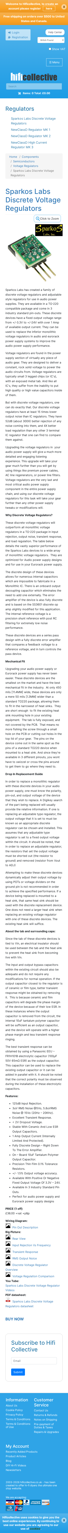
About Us (11, 1405)
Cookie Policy (14, 1410)
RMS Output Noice (24, 1258)
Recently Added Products (21, 1451)
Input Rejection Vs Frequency (31, 1245)
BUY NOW (14, 1319)
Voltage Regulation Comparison (33, 1276)
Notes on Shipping (45, 1419)
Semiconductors (24, 161)
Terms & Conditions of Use (18, 1425)
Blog (8, 1460)
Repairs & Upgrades (46, 1432)
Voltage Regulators (25, 166)
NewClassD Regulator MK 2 (31, 136)
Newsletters (13, 1470)
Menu (54, 62)
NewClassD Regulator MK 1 (30, 129)
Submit (18, 1372)
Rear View (19, 1238)
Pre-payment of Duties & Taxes (44, 1425)
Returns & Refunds (45, 1415)
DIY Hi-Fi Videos (16, 1465)
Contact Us (41, 1410)
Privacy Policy (14, 1414)
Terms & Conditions (18, 1419)
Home (13, 156)
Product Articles (16, 1456)
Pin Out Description (25, 1227)
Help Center (55, 32)
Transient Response (25, 1252)
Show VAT (58, 49)
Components (30, 156)
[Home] (34, 78)
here (49, 8)
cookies (35, 1528)
